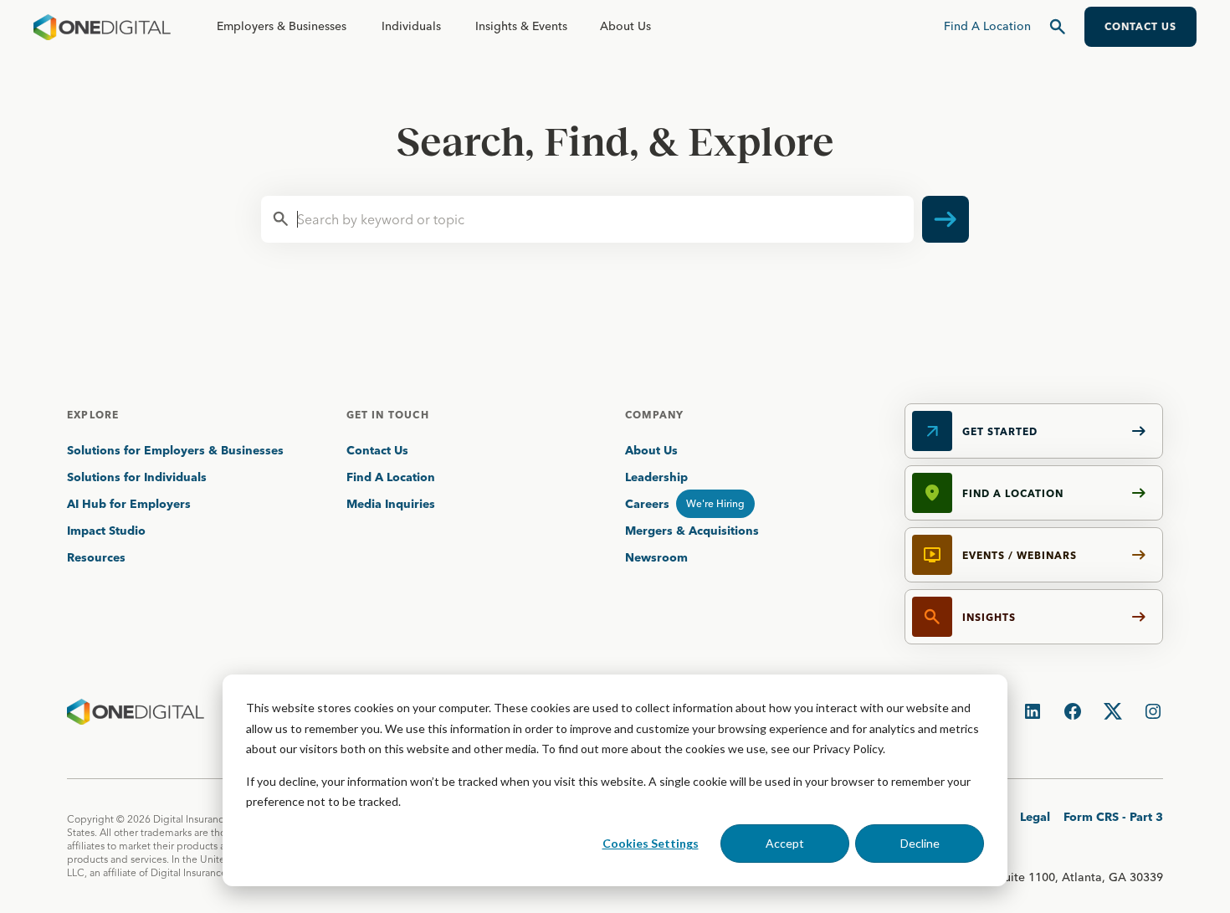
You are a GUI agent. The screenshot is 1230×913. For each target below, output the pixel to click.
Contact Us (377, 450)
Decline (920, 843)
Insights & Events (521, 25)
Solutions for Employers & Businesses (175, 450)
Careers (647, 503)
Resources (96, 557)
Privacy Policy (847, 748)
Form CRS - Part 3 (1113, 816)
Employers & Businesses (281, 25)
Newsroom (656, 557)
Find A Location (390, 477)
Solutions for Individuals (137, 477)
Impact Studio (106, 530)
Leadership (656, 477)
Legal (1035, 816)
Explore (93, 414)
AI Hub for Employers (130, 503)
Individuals (411, 25)
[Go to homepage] (102, 26)
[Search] (1058, 27)
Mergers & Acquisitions (692, 530)
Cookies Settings (650, 843)
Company (654, 414)
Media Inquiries (390, 503)
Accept (785, 843)
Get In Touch (387, 414)
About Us (625, 25)
